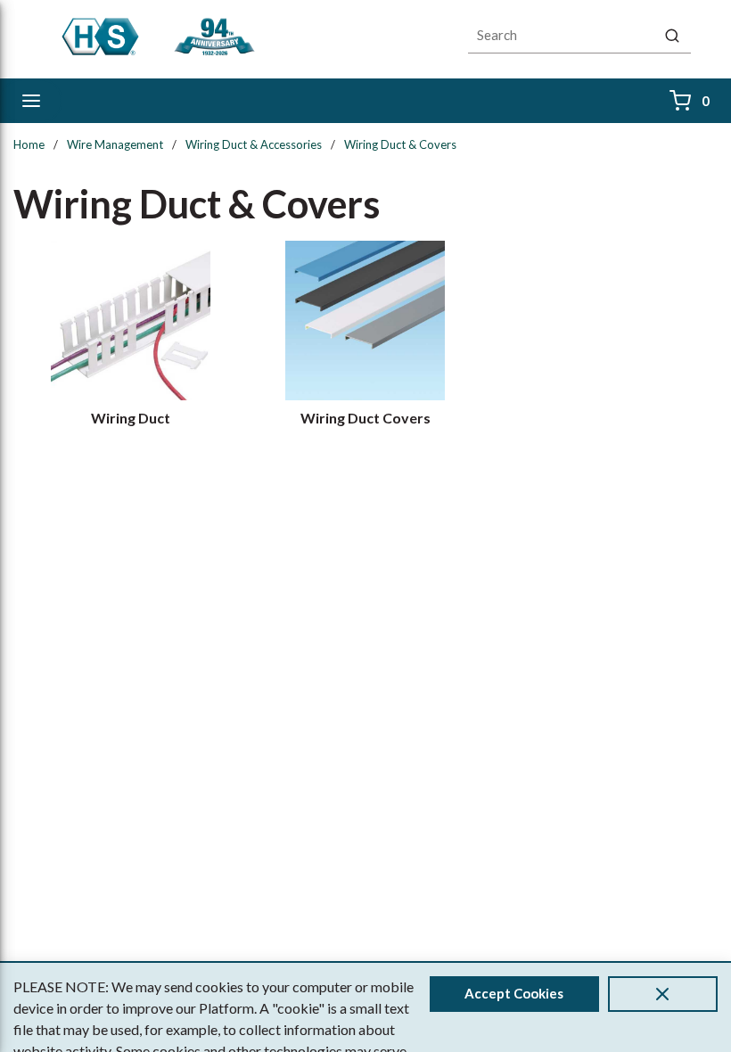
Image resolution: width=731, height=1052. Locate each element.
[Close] (663, 994)
